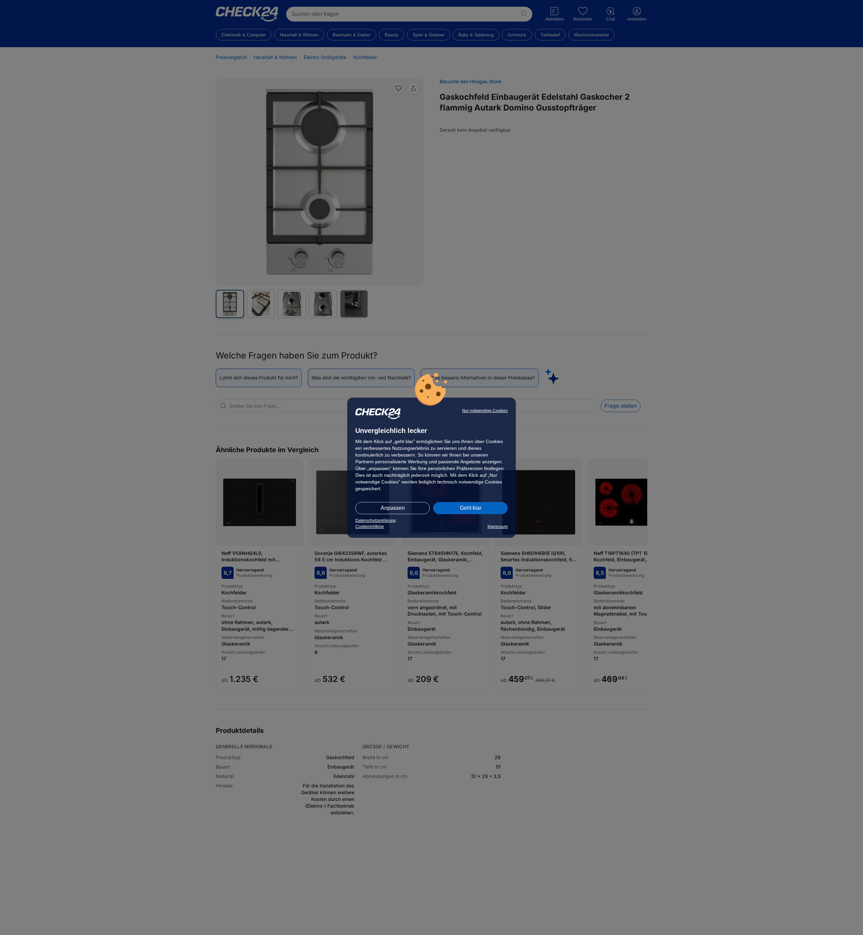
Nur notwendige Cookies (485, 410)
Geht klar (470, 508)
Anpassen (393, 508)
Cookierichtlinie (369, 526)
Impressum (497, 526)
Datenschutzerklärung (375, 520)
